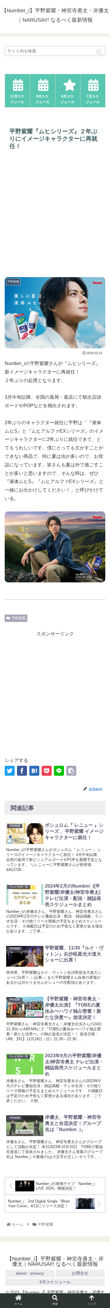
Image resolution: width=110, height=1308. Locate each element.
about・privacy (30, 1273)
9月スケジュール (55, 1282)
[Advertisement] (55, 214)
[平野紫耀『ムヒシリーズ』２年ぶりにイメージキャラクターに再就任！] (34, 771)
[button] (99, 52)
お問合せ (80, 1273)
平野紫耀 (18, 618)
